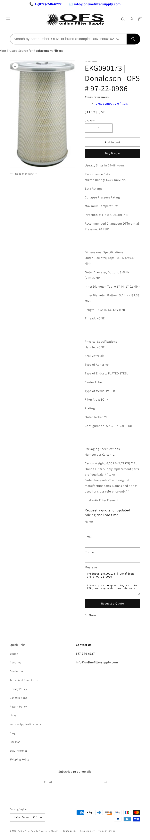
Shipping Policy (19, 759)
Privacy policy (87, 830)
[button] (8, 19)
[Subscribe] (105, 782)
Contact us (16, 671)
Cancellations (18, 698)
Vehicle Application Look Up (27, 724)
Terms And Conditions (24, 680)
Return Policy (18, 706)
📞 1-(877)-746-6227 (45, 4)
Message (91, 567)
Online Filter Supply (28, 831)
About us (15, 662)
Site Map (15, 742)
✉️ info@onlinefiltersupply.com (95, 4)
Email (89, 537)
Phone (89, 552)
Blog (12, 733)
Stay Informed (19, 750)
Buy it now (112, 153)
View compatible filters (112, 103)
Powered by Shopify (48, 831)
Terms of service (106, 830)
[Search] (133, 39)
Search (14, 653)
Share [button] (92, 615)
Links (13, 715)
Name (89, 522)
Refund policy (69, 830)
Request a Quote (112, 603)
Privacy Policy (18, 689)
